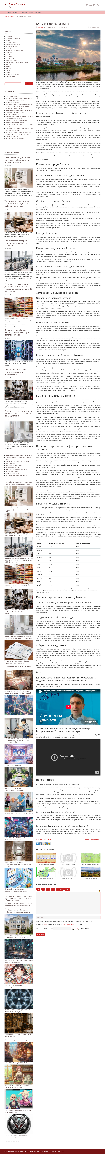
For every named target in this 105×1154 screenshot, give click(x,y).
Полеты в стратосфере (12, 114)
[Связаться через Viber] (98, 5)
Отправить (40, 934)
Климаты (13, 16)
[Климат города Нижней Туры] (90, 858)
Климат (9, 54)
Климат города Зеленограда (14, 1143)
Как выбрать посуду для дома (15, 112)
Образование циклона (12, 467)
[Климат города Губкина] (68, 858)
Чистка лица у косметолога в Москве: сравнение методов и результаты (19, 904)
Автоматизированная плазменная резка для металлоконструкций (18, 936)
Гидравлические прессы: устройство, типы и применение (16, 372)
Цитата (60, 889)
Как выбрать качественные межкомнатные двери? (15, 838)
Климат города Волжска (92, 839)
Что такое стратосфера (13, 74)
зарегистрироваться (69, 924)
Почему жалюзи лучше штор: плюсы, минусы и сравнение (19, 961)
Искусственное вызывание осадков (16, 469)
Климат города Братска (46, 878)
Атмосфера (9, 36)
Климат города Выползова (46, 864)
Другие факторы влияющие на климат (17, 461)
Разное (8, 70)
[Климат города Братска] (46, 872)
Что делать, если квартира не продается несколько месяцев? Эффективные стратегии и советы (18, 911)
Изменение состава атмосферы (15, 465)
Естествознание (11, 46)
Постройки (9, 68)
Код (67, 889)
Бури (8, 40)
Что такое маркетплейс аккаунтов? (18, 1040)
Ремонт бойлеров (11, 716)
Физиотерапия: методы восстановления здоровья (14, 789)
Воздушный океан (11, 42)
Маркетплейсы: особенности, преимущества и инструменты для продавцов (18, 864)
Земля (8, 48)
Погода (8, 66)
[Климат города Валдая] (90, 872)
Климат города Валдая (90, 878)
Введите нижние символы (44, 928)
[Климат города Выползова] (46, 858)
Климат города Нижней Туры (90, 864)
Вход (63, 1151)
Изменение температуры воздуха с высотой (19, 110)
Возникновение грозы (12, 473)
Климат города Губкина (68, 864)
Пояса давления (10, 463)
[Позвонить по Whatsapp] (91, 5)
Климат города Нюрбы (12, 1141)
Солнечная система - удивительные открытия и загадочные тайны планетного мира (19, 1137)
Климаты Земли (11, 58)
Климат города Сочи (12, 136)
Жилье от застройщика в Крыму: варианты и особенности (17, 662)
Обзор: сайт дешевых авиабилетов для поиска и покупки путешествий (18, 637)
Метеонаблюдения (12, 60)
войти (45, 924)
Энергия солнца (11, 76)
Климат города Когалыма (68, 878)
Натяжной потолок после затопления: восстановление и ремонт (16, 891)
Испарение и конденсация (14, 50)
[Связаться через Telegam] (95, 5)
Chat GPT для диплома (12, 96)
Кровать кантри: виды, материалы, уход (18, 667)
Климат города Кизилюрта (45, 839)
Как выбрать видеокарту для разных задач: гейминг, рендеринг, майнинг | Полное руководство (19, 898)
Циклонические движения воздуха (16, 475)
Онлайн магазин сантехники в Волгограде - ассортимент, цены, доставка (18, 413)
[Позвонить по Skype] (87, 5)
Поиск (29, 84)
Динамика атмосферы (13, 44)
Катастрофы (9, 52)
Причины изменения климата (15, 122)
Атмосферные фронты (13, 38)
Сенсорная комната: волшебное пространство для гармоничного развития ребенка (17, 741)
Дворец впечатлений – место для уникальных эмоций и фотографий (18, 692)
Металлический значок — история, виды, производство (18, 1111)
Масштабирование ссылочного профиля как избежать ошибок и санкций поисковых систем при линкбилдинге (19, 106)
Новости (9, 64)
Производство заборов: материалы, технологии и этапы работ (17, 243)
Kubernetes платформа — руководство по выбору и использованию (17, 332)
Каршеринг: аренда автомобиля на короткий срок (18, 1035)
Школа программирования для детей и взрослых (19, 814)
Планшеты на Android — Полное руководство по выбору (17, 1086)
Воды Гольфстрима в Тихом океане (16, 120)
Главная (7, 16)
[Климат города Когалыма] (68, 872)
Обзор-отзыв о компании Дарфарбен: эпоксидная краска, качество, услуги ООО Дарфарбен (18, 288)
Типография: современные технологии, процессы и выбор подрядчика (17, 203)
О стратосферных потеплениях (15, 138)
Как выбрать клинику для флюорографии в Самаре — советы (18, 986)
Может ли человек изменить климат (17, 62)
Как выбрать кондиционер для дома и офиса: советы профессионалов (17, 160)
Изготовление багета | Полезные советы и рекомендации (17, 1011)
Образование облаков (12, 471)
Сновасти (9, 72)
